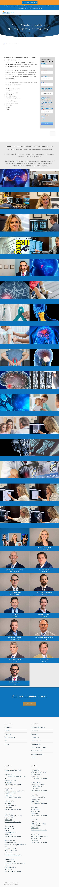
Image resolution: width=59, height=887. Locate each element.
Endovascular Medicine (37, 754)
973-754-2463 (8, 853)
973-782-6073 (8, 820)
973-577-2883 (34, 788)
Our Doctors (8, 727)
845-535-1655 (34, 813)
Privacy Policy (6, 884)
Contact (7, 744)
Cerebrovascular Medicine (38, 727)
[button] (56, 13)
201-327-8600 (8, 782)
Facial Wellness (35, 737)
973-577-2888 (8, 795)
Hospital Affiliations (10, 737)
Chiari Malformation (36, 744)
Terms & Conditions (14, 884)
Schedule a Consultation (29, 2)
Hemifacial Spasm (36, 741)
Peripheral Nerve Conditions (38, 747)
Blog (6, 741)
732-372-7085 (34, 801)
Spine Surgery (34, 734)
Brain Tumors (34, 731)
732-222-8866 (8, 807)
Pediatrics (33, 757)
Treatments (8, 734)
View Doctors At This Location (13, 784)
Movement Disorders (36, 751)
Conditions (7, 731)
